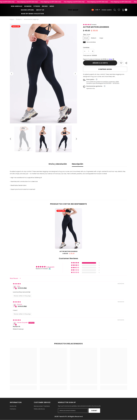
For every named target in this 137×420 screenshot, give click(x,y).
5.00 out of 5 (50, 267)
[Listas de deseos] (119, 10)
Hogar (12, 19)
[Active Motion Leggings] (68, 228)
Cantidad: (86, 47)
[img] (17, 284)
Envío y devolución (58, 164)
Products (19, 19)
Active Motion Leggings (68, 251)
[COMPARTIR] (125, 63)
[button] (11, 73)
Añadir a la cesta (100, 63)
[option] (43, 73)
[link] (121, 62)
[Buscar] (114, 9)
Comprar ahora (105, 69)
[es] (92, 10)
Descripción (77, 164)
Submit (94, 411)
